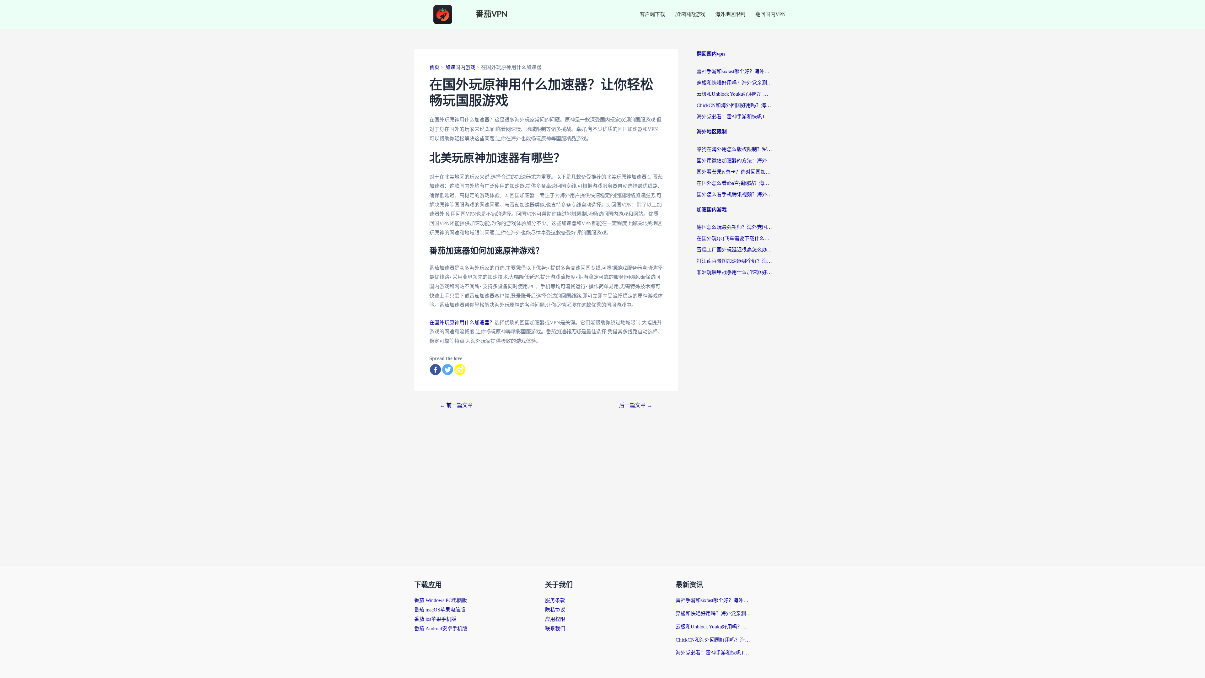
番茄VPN (491, 14)
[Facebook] (435, 369)
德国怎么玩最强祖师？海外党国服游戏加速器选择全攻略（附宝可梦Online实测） (734, 227)
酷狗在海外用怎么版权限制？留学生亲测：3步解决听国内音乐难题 (734, 149)
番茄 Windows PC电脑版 (440, 600)
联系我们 (555, 628)
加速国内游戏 (690, 14)
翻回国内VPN (770, 14)
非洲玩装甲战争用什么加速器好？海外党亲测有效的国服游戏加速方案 (734, 272)
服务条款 (555, 600)
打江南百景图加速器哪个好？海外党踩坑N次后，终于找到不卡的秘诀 (734, 261)
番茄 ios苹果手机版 (435, 619)
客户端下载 (652, 14)
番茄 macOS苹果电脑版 (439, 609)
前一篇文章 (456, 405)
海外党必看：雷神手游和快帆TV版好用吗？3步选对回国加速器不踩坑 (734, 116)
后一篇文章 (635, 405)
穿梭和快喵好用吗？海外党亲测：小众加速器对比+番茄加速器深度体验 (734, 82)
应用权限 (555, 619)
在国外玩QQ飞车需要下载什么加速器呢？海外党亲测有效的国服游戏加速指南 (734, 238)
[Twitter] (447, 369)
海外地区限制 (730, 14)
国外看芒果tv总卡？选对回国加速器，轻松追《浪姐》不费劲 (734, 172)
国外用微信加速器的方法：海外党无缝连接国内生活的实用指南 (734, 160)
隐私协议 (555, 609)
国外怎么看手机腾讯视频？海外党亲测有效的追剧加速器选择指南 (734, 194)
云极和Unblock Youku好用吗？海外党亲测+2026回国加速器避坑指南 (734, 94)
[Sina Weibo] (459, 369)
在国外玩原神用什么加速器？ (462, 322)
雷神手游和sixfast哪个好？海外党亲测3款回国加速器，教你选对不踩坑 (734, 71)
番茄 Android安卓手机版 (440, 628)
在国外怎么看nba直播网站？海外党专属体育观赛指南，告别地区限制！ (734, 183)
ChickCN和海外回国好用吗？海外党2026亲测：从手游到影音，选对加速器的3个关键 (734, 105)
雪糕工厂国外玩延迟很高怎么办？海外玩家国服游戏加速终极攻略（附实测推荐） (734, 249)
